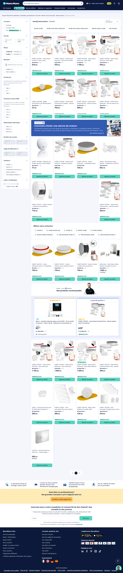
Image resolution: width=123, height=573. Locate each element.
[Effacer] (81, 3)
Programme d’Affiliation (10, 553)
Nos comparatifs (47, 540)
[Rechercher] (24, 3)
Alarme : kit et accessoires (48, 15)
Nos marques (46, 542)
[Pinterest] (91, 551)
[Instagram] (95, 551)
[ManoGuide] (119, 568)
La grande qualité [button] (96, 300)
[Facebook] (86, 551)
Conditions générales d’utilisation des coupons (17, 556)
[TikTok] (100, 551)
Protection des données (48, 570)
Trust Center (61, 570)
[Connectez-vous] (114, 3)
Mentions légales (34, 570)
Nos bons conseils (47, 534)
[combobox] (112, 21)
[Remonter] (118, 561)
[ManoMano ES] (56, 561)
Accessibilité (115, 570)
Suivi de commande (9, 534)
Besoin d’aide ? (7, 540)
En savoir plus (78, 524)
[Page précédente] (72, 473)
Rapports (107, 570)
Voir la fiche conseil (96, 133)
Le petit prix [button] (54, 300)
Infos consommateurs (96, 570)
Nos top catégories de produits (51, 537)
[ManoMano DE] (52, 561)
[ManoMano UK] (47, 561)
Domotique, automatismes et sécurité (30, 15)
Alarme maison (60, 15)
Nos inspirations (47, 548)
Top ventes (45, 551)
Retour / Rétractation (9, 537)
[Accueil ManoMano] (11, 3)
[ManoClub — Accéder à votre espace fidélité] (109, 3)
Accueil (4, 15)
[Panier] (119, 3)
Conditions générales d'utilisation (77, 570)
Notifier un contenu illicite (11, 545)
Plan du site (24, 570)
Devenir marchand (8, 548)
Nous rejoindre (7, 551)
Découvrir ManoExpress (49, 553)
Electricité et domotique (13, 15)
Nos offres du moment (49, 545)
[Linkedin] (82, 551)
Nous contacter (7, 542)
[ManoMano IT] (43, 561)
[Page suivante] (79, 473)
